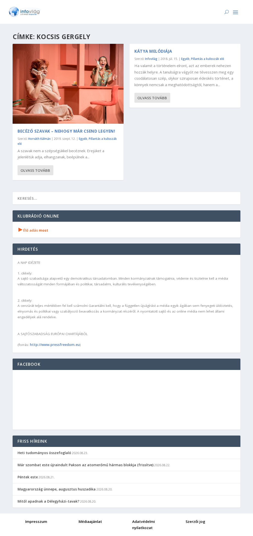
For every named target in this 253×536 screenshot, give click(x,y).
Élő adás (33, 230)
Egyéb (83, 139)
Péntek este (28, 477)
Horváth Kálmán (39, 139)
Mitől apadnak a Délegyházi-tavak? (48, 501)
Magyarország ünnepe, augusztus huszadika (57, 489)
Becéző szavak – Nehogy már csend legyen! (66, 131)
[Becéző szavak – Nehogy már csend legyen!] (68, 84)
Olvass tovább (35, 170)
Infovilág (151, 59)
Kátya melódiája (153, 51)
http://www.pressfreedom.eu (55, 344)
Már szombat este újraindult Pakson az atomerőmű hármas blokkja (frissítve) (85, 465)
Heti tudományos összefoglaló (44, 452)
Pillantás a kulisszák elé (207, 59)
